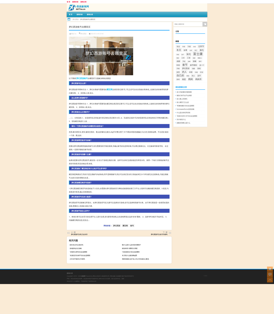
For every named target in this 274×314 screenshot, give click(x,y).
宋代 (188, 54)
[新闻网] (78, 4)
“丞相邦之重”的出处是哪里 (78, 252)
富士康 (198, 53)
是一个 (202, 65)
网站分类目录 (97, 276)
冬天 (179, 49)
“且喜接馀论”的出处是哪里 (131, 252)
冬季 (185, 50)
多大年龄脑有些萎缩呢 (184, 92)
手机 (184, 61)
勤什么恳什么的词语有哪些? (131, 245)
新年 (200, 61)
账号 (86, 78)
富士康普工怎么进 (183, 102)
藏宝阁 (109, 89)
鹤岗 (190, 79)
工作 (183, 58)
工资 (188, 58)
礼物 (196, 72)
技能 (189, 61)
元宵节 (201, 46)
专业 (178, 46)
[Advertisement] (64, 299)
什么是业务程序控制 (183, 112)
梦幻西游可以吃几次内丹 (79, 234)
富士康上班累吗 (182, 99)
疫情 (178, 72)
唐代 (202, 50)
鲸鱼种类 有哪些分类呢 (129, 248)
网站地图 (112, 276)
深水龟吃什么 (181, 119)
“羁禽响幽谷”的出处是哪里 (185, 106)
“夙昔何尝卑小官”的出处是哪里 (187, 116)
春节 (185, 64)
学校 (178, 54)
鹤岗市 (198, 79)
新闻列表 (75, 2)
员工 (196, 50)
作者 (194, 46)
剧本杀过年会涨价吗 (76, 245)
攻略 (194, 61)
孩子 (183, 54)
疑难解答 (118, 276)
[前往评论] (269, 274)
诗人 (193, 75)
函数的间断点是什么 (183, 123)
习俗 (189, 46)
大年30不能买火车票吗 (77, 259)
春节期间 (193, 65)
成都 (178, 61)
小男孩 (205, 276)
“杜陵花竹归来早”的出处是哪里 (80, 255)
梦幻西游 (76, 19)
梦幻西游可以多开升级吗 (159, 234)
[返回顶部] (269, 279)
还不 (199, 75)
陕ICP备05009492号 (128, 276)
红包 (201, 72)
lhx (75, 34)
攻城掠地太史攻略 (76, 248)
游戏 (199, 68)
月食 (178, 68)
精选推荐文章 (105, 276)
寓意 (178, 58)
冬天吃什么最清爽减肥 (129, 255)
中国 (183, 46)
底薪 (194, 58)
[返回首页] (269, 269)
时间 (178, 65)
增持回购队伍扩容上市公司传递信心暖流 (135, 259)
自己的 (180, 75)
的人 (184, 71)
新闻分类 (83, 2)
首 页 (68, 2)
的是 (190, 72)
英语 (188, 76)
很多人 (200, 58)
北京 (191, 50)
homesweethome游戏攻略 (185, 109)
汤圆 (193, 68)
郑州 (178, 79)
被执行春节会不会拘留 (184, 95)
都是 (184, 79)
